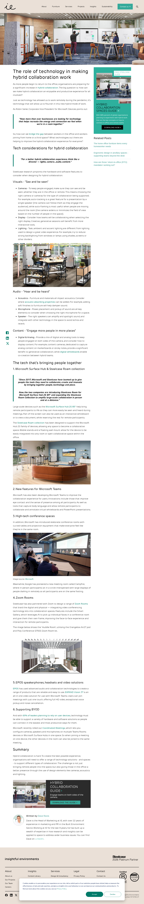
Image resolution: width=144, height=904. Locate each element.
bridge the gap (36, 134)
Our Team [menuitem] (9, 883)
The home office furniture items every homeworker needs (110, 144)
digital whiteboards (70, 351)
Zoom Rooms (81, 603)
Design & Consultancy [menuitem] (59, 876)
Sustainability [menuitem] (107, 6)
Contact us (124, 7)
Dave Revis (43, 815)
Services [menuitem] (68, 6)
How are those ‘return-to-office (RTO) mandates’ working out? (110, 163)
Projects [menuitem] (81, 6)
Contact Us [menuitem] (101, 876)
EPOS (16, 688)
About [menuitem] (44, 6)
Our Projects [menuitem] (10, 880)
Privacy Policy (61, 889)
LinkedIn (39, 838)
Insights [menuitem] (93, 6)
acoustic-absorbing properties (40, 302)
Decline (112, 894)
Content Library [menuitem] (34, 876)
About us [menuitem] (8, 876)
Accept (94, 894)
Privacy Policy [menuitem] (79, 876)
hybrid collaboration (48, 87)
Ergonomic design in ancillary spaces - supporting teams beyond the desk (111, 154)
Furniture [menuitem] (56, 6)
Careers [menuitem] (8, 887)
